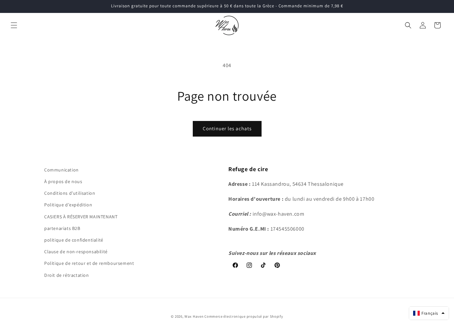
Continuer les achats (227, 128)
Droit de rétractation (66, 275)
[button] (14, 25)
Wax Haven (193, 316)
